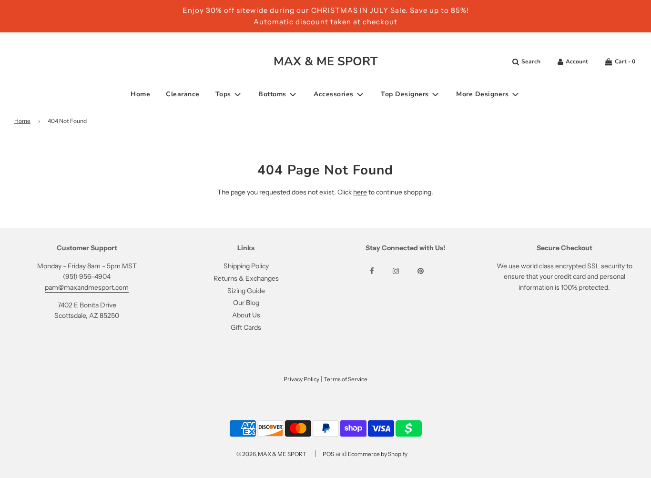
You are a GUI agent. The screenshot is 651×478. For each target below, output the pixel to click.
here (360, 192)
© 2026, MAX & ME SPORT (271, 454)
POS (328, 454)
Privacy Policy (301, 379)
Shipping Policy (246, 266)
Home (140, 94)
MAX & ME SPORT (326, 61)
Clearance (183, 94)
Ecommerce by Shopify (377, 454)
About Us (246, 315)
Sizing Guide (246, 290)
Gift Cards (246, 327)
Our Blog (246, 302)
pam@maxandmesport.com (87, 287)
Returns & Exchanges (246, 278)
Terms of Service (345, 379)
